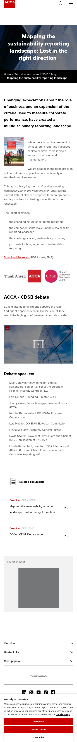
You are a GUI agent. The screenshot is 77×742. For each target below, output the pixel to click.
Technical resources (27, 74)
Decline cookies (38, 729)
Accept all (38, 721)
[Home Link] (38, 676)
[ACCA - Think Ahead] (9, 7)
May (53, 74)
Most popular (12, 661)
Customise (38, 737)
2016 (45, 74)
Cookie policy (63, 714)
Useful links (11, 652)
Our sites (10, 643)
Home (7, 74)
